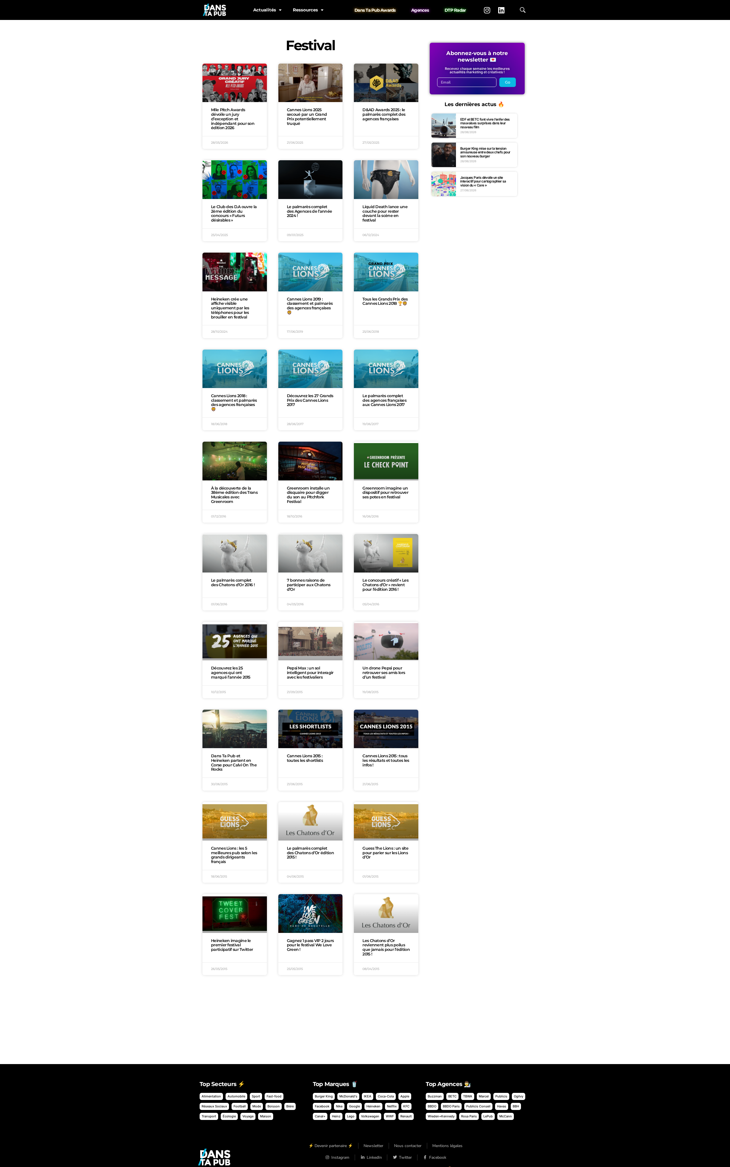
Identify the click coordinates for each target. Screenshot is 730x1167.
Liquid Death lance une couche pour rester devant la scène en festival (384, 213)
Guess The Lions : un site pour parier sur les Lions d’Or (385, 853)
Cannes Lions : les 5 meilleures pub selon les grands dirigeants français (234, 855)
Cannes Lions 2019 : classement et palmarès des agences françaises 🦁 (310, 306)
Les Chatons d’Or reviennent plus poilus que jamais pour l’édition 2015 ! (386, 947)
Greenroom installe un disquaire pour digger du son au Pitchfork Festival (308, 495)
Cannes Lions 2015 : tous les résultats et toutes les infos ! (385, 760)
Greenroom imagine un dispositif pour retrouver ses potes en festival (385, 493)
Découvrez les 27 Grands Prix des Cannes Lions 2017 (310, 400)
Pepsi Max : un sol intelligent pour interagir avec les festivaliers (310, 672)
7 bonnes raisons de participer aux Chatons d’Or (308, 585)
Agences (420, 10)
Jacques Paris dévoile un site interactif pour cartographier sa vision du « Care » (483, 181)
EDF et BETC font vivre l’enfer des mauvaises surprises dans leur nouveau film (485, 123)
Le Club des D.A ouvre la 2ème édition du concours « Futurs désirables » (234, 213)
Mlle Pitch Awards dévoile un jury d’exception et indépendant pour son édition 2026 (232, 118)
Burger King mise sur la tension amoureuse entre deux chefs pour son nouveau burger (485, 152)
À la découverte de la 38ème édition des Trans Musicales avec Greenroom (234, 495)
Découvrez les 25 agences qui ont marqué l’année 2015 (230, 672)
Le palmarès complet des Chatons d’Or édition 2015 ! (310, 853)
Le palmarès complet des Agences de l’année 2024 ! (309, 211)
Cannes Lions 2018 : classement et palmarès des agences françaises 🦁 (234, 402)
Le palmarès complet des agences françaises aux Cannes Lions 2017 (384, 400)
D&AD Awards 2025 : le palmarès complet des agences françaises (383, 114)
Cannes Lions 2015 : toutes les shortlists (305, 758)
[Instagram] (487, 10)
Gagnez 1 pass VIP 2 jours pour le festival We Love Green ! (310, 945)
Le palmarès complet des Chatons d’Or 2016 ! (233, 582)
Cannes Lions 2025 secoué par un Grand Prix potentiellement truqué (307, 116)
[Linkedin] (501, 10)
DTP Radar (455, 10)
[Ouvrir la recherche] (522, 10)
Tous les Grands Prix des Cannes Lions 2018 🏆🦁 (384, 301)
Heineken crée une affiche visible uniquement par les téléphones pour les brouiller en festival (230, 308)
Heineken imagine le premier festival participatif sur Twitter (232, 945)
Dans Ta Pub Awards (375, 10)
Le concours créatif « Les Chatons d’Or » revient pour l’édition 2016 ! (385, 585)
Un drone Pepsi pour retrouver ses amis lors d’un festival (383, 672)
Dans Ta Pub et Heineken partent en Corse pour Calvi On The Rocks (234, 762)
